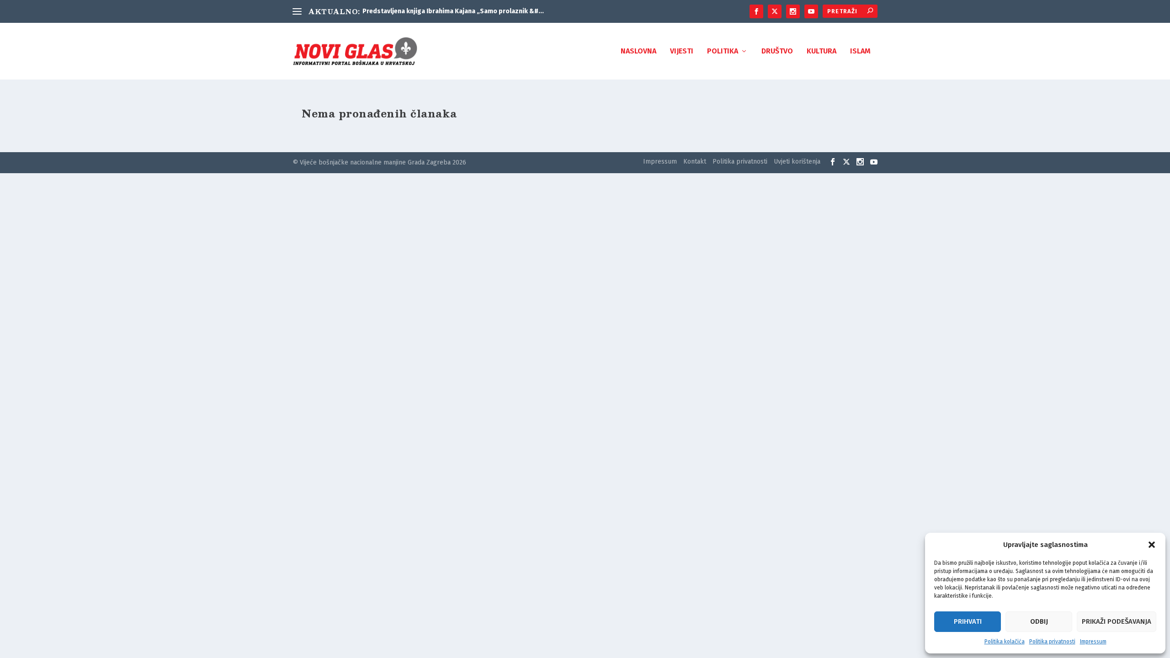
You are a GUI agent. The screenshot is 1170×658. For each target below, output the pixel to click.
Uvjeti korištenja (797, 161)
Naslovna (638, 51)
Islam (860, 51)
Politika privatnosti (1052, 641)
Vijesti (681, 51)
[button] (1151, 544)
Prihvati (968, 621)
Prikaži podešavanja (1116, 621)
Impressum (1093, 641)
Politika (722, 51)
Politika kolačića (1004, 641)
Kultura (821, 51)
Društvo (777, 51)
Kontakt (694, 161)
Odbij (1039, 621)
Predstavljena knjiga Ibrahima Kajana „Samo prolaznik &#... (453, 11)
